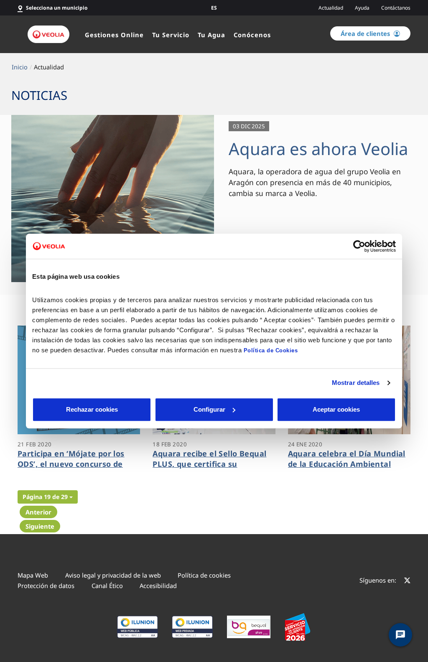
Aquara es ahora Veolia (318, 148)
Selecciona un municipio (57, 7)
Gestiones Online (114, 35)
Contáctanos (395, 7)
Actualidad (330, 7)
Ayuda (362, 7)
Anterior (38, 512)
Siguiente (39, 526)
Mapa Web (33, 575)
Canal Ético (107, 585)
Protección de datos (46, 585)
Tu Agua (211, 35)
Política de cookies (204, 575)
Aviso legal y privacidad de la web (113, 575)
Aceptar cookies (336, 409)
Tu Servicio (170, 35)
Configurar (209, 409)
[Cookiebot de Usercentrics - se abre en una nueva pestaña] (359, 246)
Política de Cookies (271, 350)
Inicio (20, 67)
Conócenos (252, 35)
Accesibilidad (158, 585)
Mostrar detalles (356, 382)
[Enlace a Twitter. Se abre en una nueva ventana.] (407, 581)
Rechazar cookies (92, 409)
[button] (48, 497)
